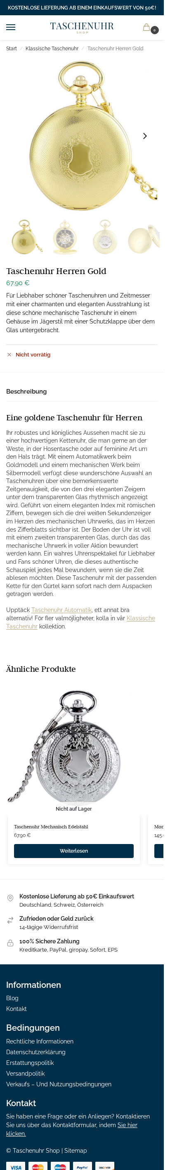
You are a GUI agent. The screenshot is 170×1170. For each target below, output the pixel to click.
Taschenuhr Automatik (61, 610)
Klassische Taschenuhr (52, 49)
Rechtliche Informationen (39, 1041)
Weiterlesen (74, 851)
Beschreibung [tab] (26, 391)
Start (11, 49)
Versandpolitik (25, 1073)
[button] (148, 28)
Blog (12, 998)
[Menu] (18, 27)
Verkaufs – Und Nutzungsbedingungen (58, 1084)
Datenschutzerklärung (36, 1052)
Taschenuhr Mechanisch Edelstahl (51, 827)
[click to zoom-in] (82, 136)
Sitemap (75, 1150)
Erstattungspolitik (30, 1063)
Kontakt (16, 1009)
